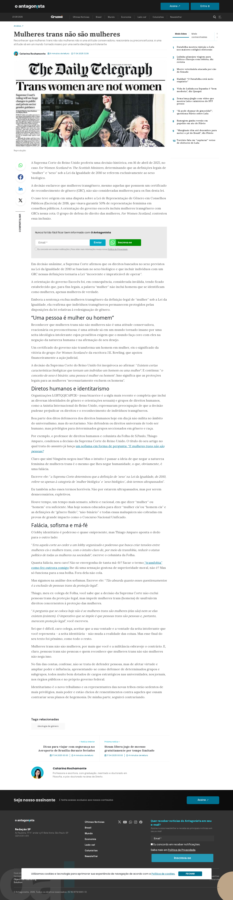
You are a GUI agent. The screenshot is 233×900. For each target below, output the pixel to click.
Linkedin (20, 189)
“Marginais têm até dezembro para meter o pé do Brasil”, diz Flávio (196, 132)
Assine (174, 6)
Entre (204, 6)
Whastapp (20, 165)
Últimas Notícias (81, 17)
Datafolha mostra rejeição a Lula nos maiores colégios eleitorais (197, 49)
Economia (126, 17)
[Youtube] (125, 822)
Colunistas (158, 17)
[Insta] (135, 822)
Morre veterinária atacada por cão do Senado (195, 71)
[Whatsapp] (130, 822)
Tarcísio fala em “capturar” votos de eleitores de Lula (196, 142)
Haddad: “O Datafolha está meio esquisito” (194, 81)
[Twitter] (119, 822)
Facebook (20, 177)
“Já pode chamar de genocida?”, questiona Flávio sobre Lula (194, 113)
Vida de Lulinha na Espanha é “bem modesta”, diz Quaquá (196, 91)
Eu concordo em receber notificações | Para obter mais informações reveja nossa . (64, 249)
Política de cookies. (163, 874)
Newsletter (176, 17)
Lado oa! (142, 17)
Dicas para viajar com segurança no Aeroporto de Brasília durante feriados (63, 739)
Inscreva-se (125, 242)
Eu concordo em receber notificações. (176, 844)
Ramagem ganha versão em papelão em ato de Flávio (197, 123)
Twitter (20, 200)
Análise (17, 26)
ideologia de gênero (48, 726)
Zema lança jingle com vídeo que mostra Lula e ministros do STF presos (194, 101)
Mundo (111, 17)
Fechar (190, 873)
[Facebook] (140, 822)
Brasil (98, 17)
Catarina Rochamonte (32, 54)
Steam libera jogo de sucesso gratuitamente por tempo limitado (133, 739)
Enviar (98, 242)
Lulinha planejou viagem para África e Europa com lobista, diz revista (196, 59)
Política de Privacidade (118, 249)
